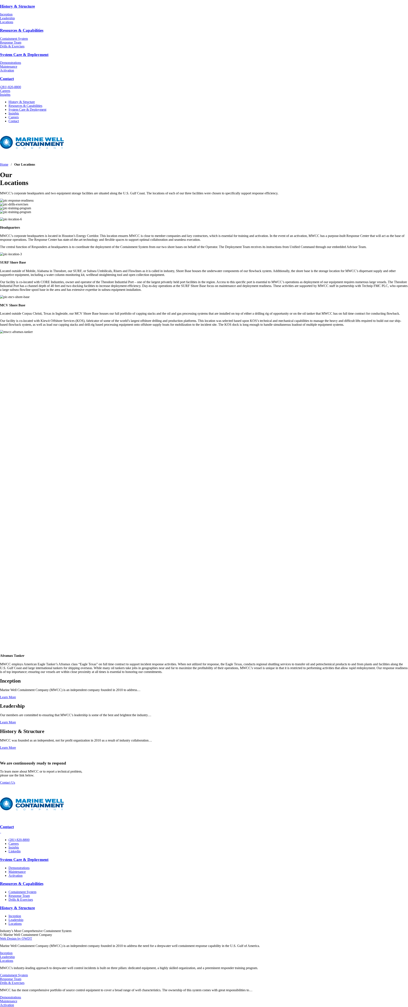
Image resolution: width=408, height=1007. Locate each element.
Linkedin (14, 851)
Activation (7, 70)
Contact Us (7, 782)
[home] (32, 157)
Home (4, 164)
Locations (6, 22)
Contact (7, 78)
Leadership (7, 18)
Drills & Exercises (12, 46)
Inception (6, 14)
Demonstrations (10, 63)
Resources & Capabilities (21, 30)
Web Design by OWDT (16, 938)
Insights (5, 94)
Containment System (14, 38)
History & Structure (17, 6)
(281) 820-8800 (10, 87)
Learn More (8, 697)
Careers (5, 91)
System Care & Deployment (24, 54)
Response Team (10, 42)
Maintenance (8, 66)
